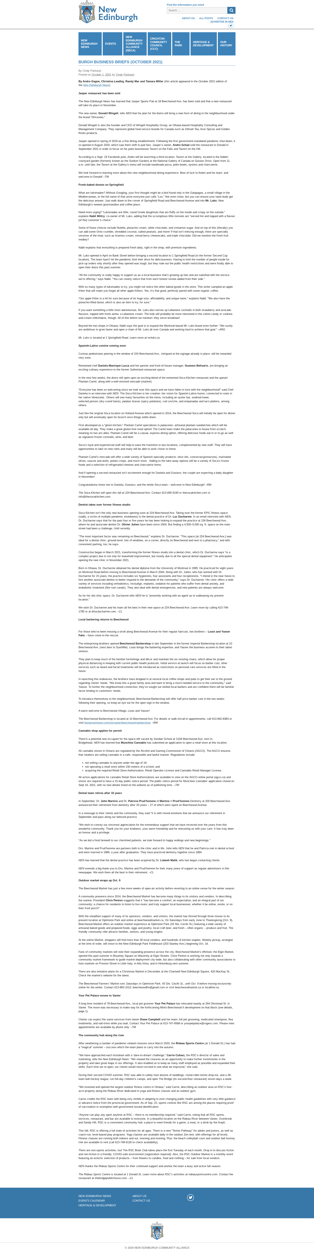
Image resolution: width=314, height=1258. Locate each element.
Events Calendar (91, 1200)
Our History (226, 44)
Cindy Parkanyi (125, 74)
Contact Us (225, 18)
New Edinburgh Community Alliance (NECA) (134, 43)
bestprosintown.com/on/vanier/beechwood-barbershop (117, 722)
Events (110, 43)
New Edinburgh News (89, 44)
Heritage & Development (203, 44)
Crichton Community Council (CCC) (158, 43)
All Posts (206, 18)
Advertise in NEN (221, 21)
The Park (178, 44)
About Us (188, 18)
